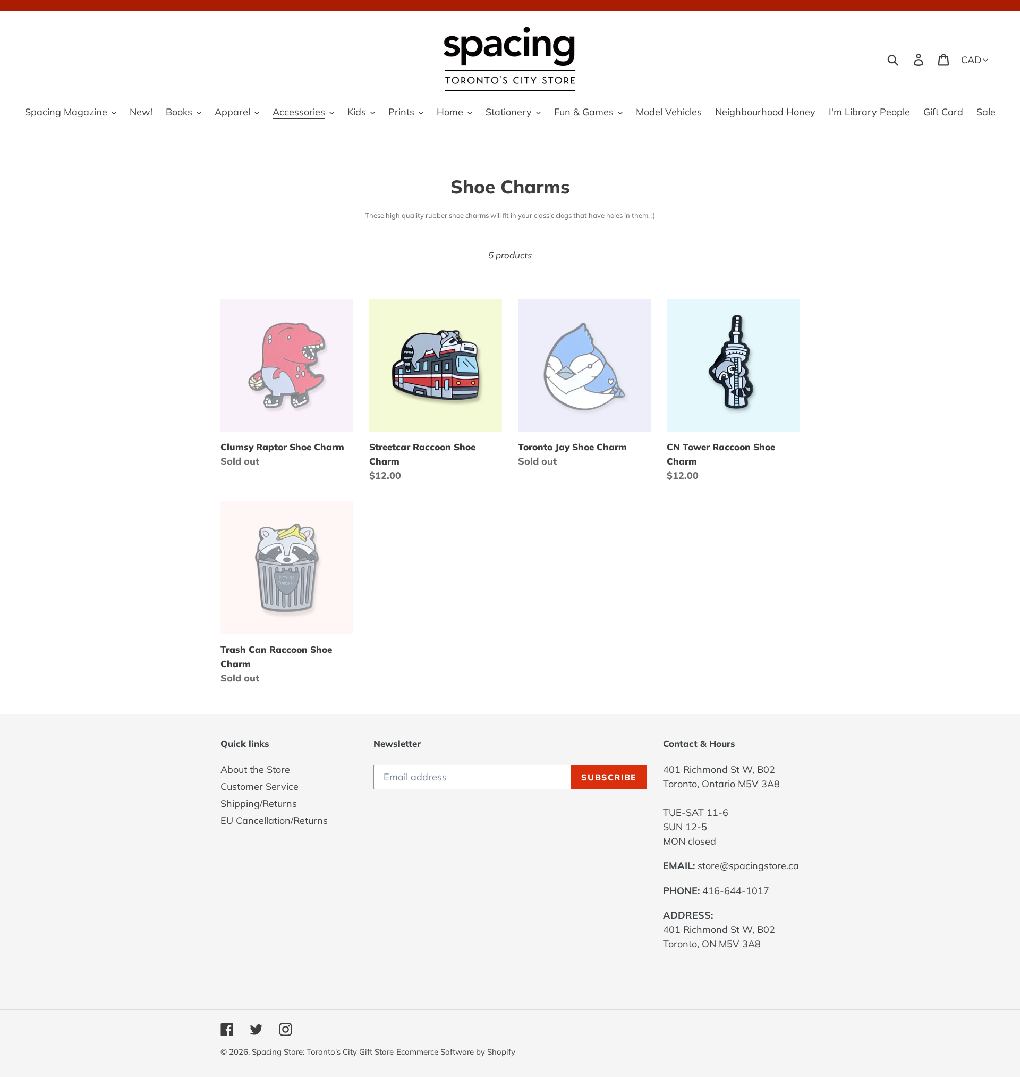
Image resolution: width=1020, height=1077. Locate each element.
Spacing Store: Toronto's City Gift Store (323, 1052)
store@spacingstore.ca (748, 866)
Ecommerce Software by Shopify (455, 1052)
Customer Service (259, 786)
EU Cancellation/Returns (274, 820)
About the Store (255, 769)
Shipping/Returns (258, 803)
